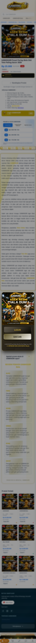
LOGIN (17, 330)
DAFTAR (17, 337)
